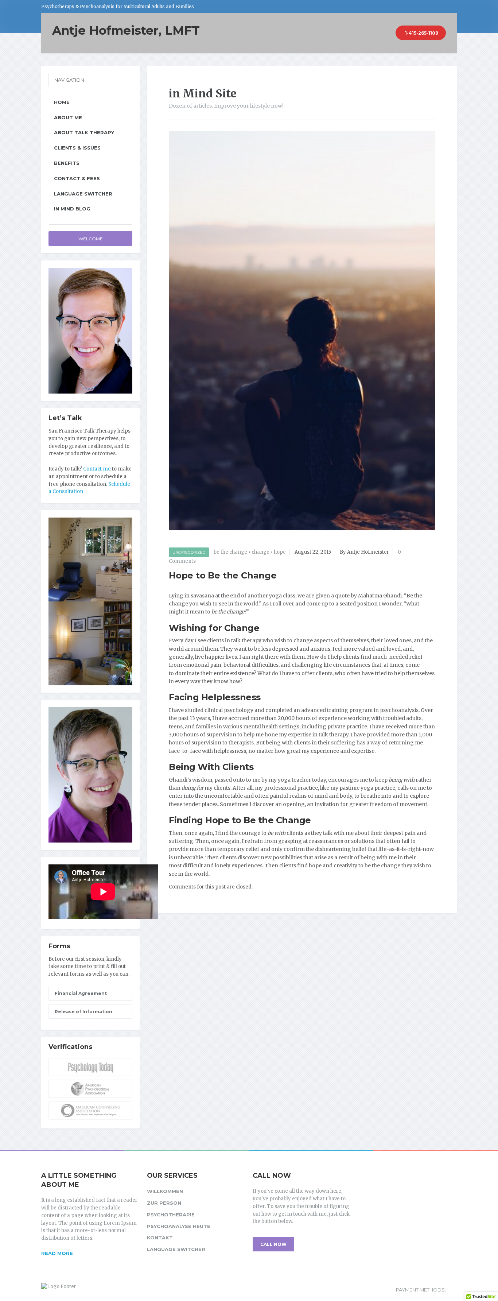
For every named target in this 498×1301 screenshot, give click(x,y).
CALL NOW (273, 1244)
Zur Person (164, 1203)
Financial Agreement (81, 993)
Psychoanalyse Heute (178, 1226)
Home (62, 102)
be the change (230, 552)
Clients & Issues (77, 148)
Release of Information (83, 1011)
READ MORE (57, 1253)
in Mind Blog (72, 209)
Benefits (66, 163)
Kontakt (160, 1237)
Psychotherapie (171, 1214)
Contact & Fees (77, 178)
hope (280, 552)
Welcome (90, 238)
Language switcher (83, 194)
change (260, 552)
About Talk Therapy (84, 132)
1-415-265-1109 (421, 33)
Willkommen (165, 1191)
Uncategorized (188, 552)
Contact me (97, 469)
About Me (68, 117)
